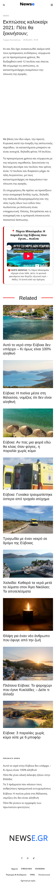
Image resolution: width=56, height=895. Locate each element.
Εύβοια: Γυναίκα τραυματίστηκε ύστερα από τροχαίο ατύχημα (27, 496)
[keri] (28, 614)
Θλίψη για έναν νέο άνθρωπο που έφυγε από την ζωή (26, 638)
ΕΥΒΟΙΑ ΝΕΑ (26, 868)
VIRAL (32, 874)
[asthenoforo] (28, 473)
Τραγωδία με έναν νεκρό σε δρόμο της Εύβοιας (25, 541)
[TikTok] (34, 858)
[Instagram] (28, 858)
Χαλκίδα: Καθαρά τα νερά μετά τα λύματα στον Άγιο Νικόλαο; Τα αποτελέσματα (27, 587)
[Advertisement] (28, 107)
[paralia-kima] (28, 322)
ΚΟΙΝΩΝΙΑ (40, 868)
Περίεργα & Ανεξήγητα (16, 874)
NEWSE (6, 15)
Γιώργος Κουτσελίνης (12, 40)
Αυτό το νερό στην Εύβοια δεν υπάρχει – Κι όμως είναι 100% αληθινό (27, 349)
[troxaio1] (28, 520)
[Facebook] (22, 858)
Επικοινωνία (44, 874)
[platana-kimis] (28, 663)
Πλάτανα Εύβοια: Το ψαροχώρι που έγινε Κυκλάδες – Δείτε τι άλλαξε (27, 689)
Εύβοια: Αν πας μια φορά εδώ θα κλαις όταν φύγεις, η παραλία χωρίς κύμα (27, 446)
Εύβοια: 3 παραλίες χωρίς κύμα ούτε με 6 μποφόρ (23, 735)
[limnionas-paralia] (28, 714)
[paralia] (28, 374)
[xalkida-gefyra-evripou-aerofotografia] (28, 564)
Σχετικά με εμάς (28, 880)
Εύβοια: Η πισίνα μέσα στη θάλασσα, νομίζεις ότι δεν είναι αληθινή (27, 397)
